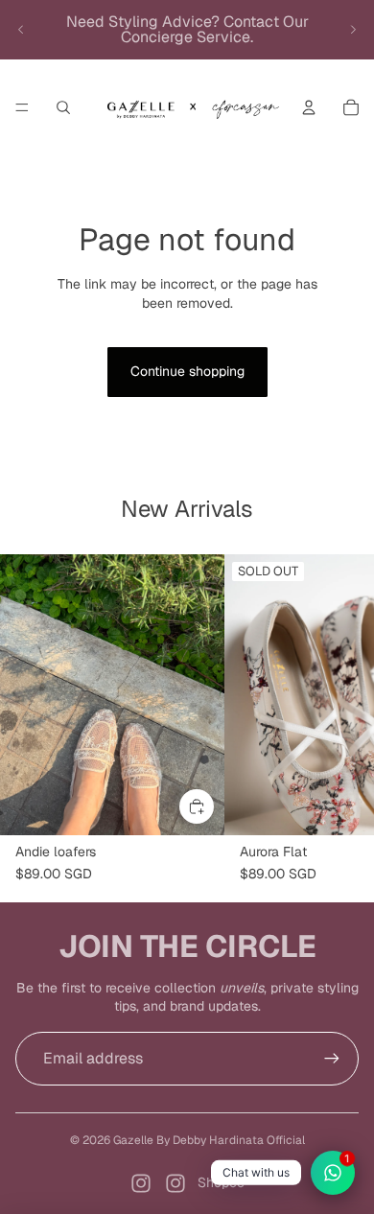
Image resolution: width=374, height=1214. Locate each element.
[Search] (63, 107)
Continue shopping (187, 371)
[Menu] (22, 107)
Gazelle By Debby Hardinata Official (209, 1140)
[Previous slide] (21, 30)
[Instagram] (140, 1183)
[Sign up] (332, 1058)
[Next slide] (353, 30)
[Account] (309, 107)
